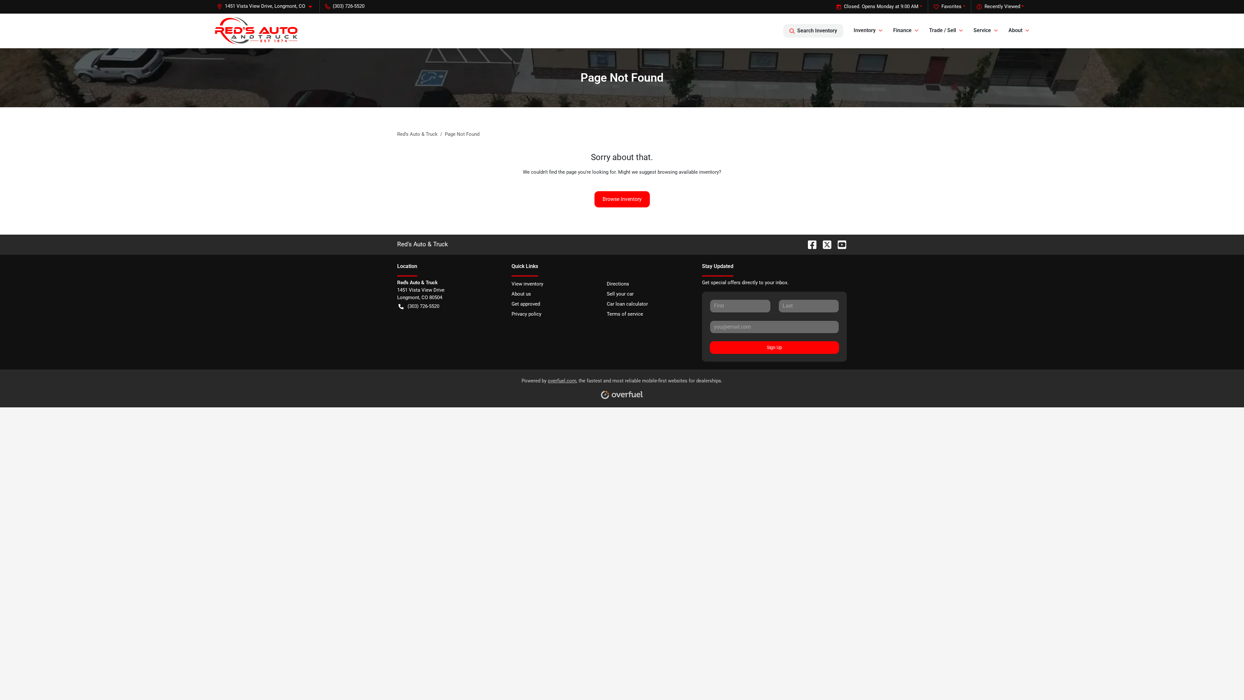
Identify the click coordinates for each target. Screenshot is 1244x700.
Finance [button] (902, 30)
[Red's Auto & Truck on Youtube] (839, 244)
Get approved (526, 304)
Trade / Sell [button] (942, 30)
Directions (618, 284)
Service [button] (982, 30)
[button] (267, 6)
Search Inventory (817, 31)
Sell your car (620, 294)
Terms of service (625, 314)
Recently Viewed (1002, 6)
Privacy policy (526, 314)
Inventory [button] (865, 30)
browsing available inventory (688, 172)
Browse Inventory (622, 199)
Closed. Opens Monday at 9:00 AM (881, 6)
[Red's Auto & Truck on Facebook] (809, 244)
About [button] (1015, 30)
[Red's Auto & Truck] (256, 30)
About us (521, 294)
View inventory (527, 284)
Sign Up (774, 347)
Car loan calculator (627, 304)
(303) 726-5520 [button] (348, 6)
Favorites (951, 6)
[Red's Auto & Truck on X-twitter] (824, 244)
